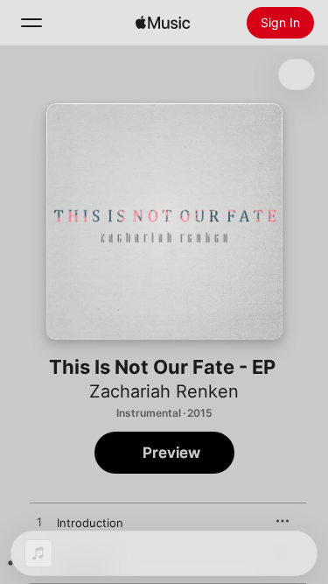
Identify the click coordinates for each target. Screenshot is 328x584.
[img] (163, 23)
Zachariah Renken (164, 391)
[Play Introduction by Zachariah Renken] (39, 523)
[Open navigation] (31, 23)
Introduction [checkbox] (90, 523)
